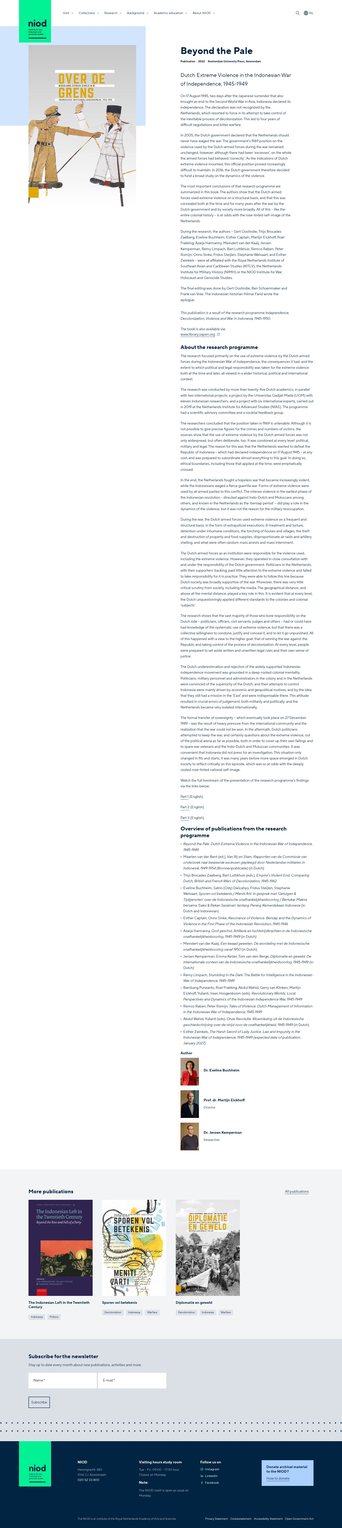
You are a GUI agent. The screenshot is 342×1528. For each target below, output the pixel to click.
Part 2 (184, 807)
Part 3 (184, 818)
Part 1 (184, 796)
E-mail (108, 1380)
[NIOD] (35, 21)
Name (38, 1380)
